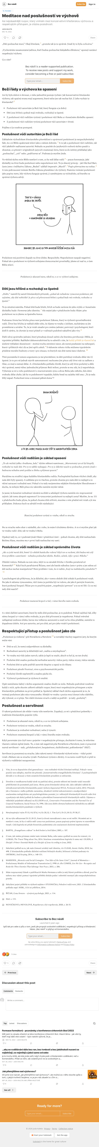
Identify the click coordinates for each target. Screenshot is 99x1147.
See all (7, 1090)
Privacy (47, 1128)
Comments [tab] (8, 991)
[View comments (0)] (13, 37)
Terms (54, 1128)
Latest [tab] (11, 1023)
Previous (12, 972)
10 (87, 350)
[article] (49, 1037)
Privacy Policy (69, 944)
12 (3, 571)
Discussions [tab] (22, 1023)
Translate (8, 11)
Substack (37, 1141)
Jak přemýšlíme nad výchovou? (19, 1071)
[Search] (94, 1023)
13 (52, 636)
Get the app (62, 1135)
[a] (92, 1074)
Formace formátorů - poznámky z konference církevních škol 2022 (38, 1030)
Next (88, 972)
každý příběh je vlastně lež (81, 340)
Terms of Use (62, 942)
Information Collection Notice (48, 944)
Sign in (92, 4)
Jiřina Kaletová (33, 1080)
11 (14, 564)
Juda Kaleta (7, 29)
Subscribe (81, 4)
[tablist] (13, 991)
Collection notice (66, 1128)
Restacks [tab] (19, 991)
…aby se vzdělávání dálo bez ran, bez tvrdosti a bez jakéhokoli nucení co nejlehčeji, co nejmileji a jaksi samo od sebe (40, 1051)
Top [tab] (5, 1023)
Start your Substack (43, 1135)
